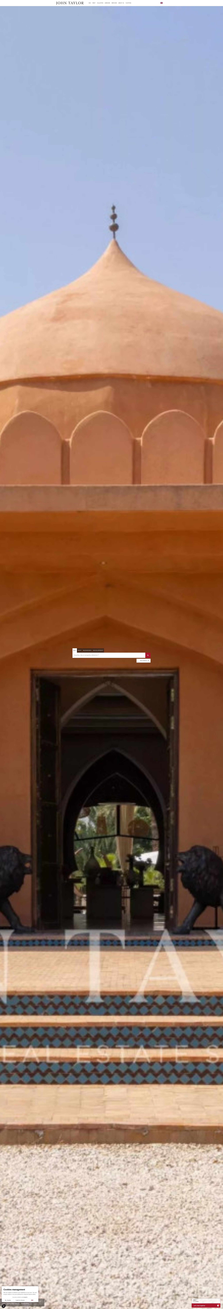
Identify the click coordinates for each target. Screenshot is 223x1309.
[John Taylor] (70, 3)
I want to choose (20, 1300)
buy (74, 650)
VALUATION (100, 2)
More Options (143, 660)
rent (79, 650)
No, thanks (8, 1300)
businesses (87, 650)
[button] (4, 1306)
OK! (32, 1300)
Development (98, 650)
